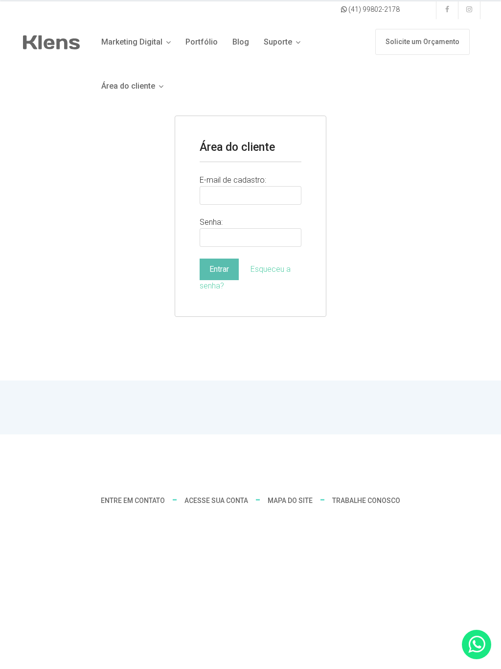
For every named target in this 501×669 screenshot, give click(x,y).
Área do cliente (128, 86)
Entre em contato (133, 500)
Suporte (278, 42)
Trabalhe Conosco (366, 500)
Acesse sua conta (216, 500)
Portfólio (201, 42)
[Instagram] (469, 9)
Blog (240, 42)
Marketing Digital (131, 42)
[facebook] (447, 9)
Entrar (219, 269)
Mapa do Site (290, 500)
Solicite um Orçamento (422, 42)
